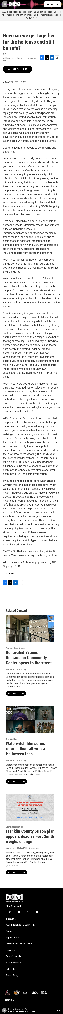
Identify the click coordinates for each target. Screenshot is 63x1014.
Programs (10, 950)
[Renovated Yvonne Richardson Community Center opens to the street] (30, 628)
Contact (9, 931)
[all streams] (59, 1010)
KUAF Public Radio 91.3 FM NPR (20, 925)
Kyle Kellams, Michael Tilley (17, 848)
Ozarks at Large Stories (15, 648)
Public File (10, 969)
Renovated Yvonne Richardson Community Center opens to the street (29, 657)
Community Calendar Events (19, 944)
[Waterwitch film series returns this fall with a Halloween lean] (30, 719)
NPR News (11, 573)
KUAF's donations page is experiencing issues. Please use (30, 12)
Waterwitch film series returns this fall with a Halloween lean (25, 748)
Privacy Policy (12, 975)
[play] (4, 1010)
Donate (54, 4)
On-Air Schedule (13, 956)
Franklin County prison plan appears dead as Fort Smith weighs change (30, 836)
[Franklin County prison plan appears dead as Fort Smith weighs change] (30, 807)
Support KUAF (12, 937)
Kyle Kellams (11, 669)
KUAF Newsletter (13, 963)
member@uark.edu (50, 15)
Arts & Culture (11, 739)
